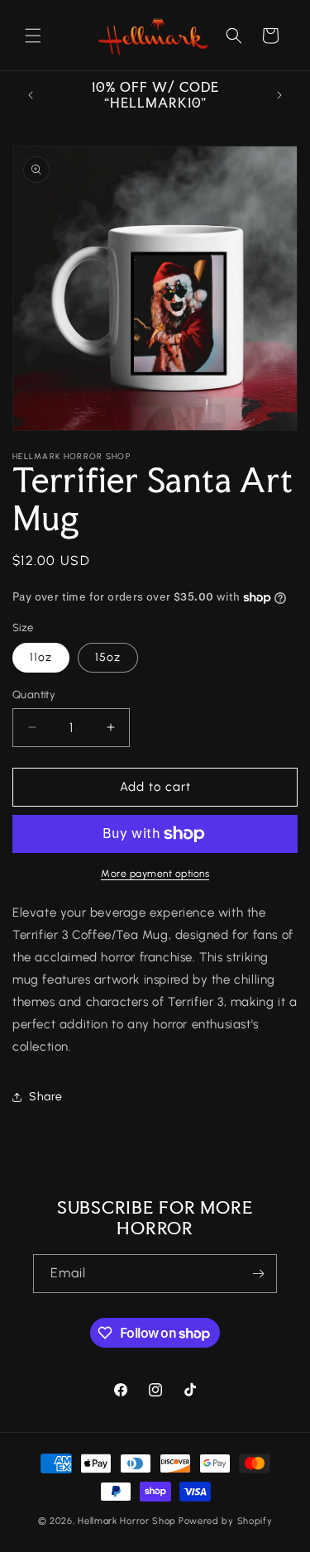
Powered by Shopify (226, 1521)
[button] (33, 35)
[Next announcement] (279, 95)
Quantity (33, 694)
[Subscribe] (258, 1273)
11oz (41, 657)
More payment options (155, 873)
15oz (108, 657)
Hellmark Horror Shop (127, 1521)
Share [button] (46, 1097)
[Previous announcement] (30, 95)
